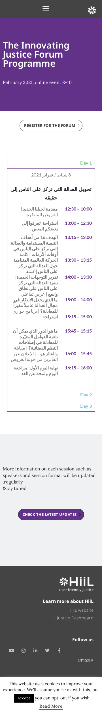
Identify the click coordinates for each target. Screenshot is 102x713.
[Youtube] (11, 650)
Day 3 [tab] (86, 406)
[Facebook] (59, 650)
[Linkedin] (35, 650)
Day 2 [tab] (86, 394)
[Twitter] (47, 650)
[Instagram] (23, 650)
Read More (51, 706)
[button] (46, 8)
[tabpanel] (51, 278)
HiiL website (82, 610)
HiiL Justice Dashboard (71, 618)
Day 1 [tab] (86, 162)
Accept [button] (24, 698)
